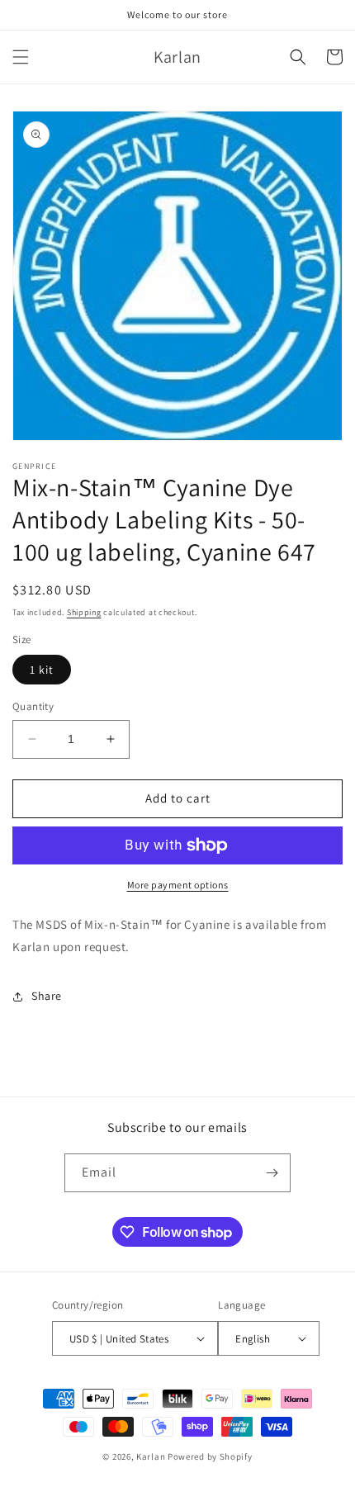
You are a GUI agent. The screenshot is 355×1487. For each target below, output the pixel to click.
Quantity (33, 706)
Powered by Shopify (210, 1456)
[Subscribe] (271, 1172)
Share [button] (46, 995)
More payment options (178, 884)
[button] (20, 57)
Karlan (150, 1456)
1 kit (42, 669)
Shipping (84, 612)
